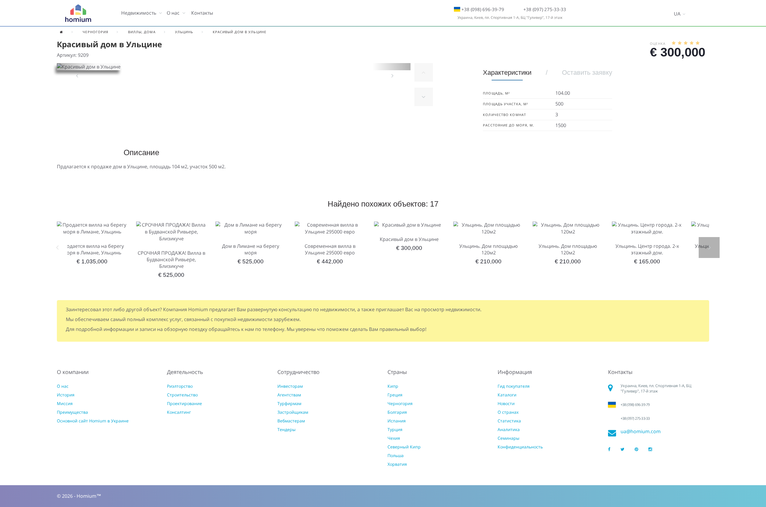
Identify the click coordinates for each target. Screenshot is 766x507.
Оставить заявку (587, 72)
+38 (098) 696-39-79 (482, 9)
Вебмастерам (291, 421)
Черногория (400, 403)
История (66, 395)
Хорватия (397, 464)
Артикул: (67, 55)
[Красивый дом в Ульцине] (409, 225)
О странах (508, 412)
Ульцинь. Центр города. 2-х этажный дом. (647, 249)
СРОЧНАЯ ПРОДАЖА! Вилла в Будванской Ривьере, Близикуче (171, 259)
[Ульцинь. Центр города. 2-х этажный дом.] (647, 228)
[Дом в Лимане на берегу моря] (250, 228)
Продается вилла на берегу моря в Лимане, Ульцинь (92, 249)
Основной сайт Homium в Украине (93, 421)
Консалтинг (179, 412)
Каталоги (507, 395)
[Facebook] (609, 449)
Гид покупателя (514, 386)
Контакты (202, 13)
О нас (63, 386)
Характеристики (507, 72)
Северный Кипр (404, 447)
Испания (396, 421)
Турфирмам (289, 403)
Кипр (392, 386)
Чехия (393, 438)
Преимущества (72, 412)
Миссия (65, 403)
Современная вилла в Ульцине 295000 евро (330, 249)
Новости (506, 403)
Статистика (509, 421)
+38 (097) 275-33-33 (544, 9)
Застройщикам (292, 412)
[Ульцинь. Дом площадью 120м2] (488, 228)
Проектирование (184, 403)
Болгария (397, 412)
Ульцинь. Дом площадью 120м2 (488, 249)
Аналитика (509, 429)
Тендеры (286, 429)
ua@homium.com (641, 431)
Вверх (423, 72)
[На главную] (61, 32)
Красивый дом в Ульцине (409, 239)
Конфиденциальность (520, 447)
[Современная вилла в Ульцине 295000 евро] (330, 228)
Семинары (508, 438)
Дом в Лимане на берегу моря (250, 249)
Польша (395, 455)
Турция (394, 429)
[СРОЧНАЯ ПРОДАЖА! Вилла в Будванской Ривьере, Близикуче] (171, 232)
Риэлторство (180, 386)
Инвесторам (290, 386)
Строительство (182, 395)
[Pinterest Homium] (636, 449)
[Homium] (78, 13)
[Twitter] (622, 449)
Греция (394, 395)
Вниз (423, 97)
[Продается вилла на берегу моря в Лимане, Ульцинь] (92, 228)
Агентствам (289, 395)
